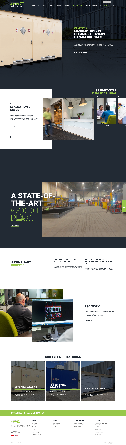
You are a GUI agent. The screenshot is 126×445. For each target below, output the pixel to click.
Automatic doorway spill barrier (101, 423)
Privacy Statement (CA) (36, 434)
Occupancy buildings (78, 423)
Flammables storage (99, 432)
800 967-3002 (17, 432)
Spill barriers (55, 426)
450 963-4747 (106, 5)
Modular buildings (77, 426)
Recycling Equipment (99, 424)
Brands (67, 5)
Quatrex (18, 442)
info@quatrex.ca (14, 430)
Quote (94, 2)
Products (58, 5)
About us (87, 5)
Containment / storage (99, 434)
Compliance (35, 5)
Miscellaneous (98, 429)
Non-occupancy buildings (79, 424)
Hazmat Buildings (47, 5)
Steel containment (56, 423)
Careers (99, 2)
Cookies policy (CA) (36, 432)
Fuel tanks (97, 431)
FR (114, 2)
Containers (97, 426)
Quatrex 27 (55, 424)
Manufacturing (77, 5)
